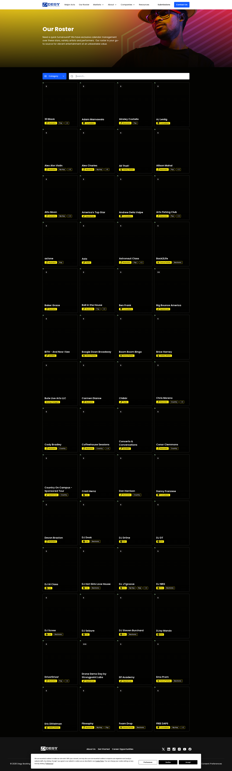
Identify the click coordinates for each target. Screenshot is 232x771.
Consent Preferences (211, 763)
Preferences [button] (49, 763)
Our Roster (84, 4)
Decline (168, 762)
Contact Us (181, 4)
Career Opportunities (122, 749)
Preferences (148, 762)
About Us (91, 749)
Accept (188, 762)
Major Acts (70, 4)
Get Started (104, 749)
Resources (144, 4)
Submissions (164, 4)
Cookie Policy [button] (99, 761)
